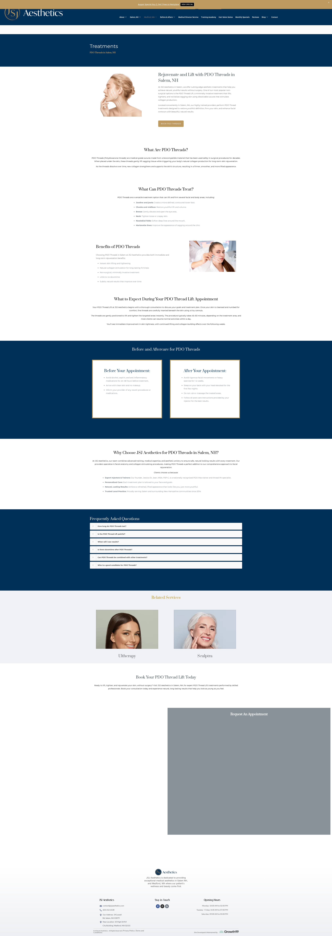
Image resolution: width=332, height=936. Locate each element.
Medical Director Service (188, 17)
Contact (274, 17)
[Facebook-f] (158, 906)
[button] (166, 526)
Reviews (255, 17)
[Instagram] (162, 906)
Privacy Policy (129, 931)
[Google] (167, 906)
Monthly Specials (242, 17)
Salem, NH (134, 17)
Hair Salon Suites (226, 17)
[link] (127, 629)
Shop (264, 17)
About (121, 17)
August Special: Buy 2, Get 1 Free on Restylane (158, 4)
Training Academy (208, 17)
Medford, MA (149, 17)
